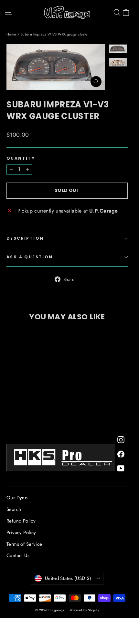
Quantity (20, 158)
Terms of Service (24, 544)
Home (11, 34)
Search (13, 509)
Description (25, 238)
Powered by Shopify (84, 610)
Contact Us (17, 555)
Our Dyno (16, 497)
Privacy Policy (21, 532)
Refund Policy (21, 520)
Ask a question (29, 257)
